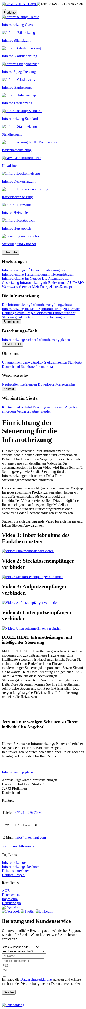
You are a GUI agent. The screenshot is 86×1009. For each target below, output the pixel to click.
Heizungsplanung (37, 274)
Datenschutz (11, 895)
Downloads (46, 384)
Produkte (10, 12)
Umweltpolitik (32, 362)
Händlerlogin (11, 903)
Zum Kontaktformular (18, 846)
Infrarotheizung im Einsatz (21, 309)
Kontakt (9, 389)
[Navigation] (4, 9)
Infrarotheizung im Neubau (21, 278)
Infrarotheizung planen (53, 340)
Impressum (10, 899)
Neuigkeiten (10, 384)
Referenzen (28, 384)
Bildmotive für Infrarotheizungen (41, 317)
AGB (6, 891)
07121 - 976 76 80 (28, 812)
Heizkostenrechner (15, 871)
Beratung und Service (48, 407)
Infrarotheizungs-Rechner (20, 867)
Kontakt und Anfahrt (17, 407)
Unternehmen (12, 362)
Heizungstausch (62, 274)
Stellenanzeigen (55, 362)
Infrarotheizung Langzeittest (51, 305)
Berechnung (11, 321)
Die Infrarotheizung (16, 305)
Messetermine (65, 384)
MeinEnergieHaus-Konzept (52, 287)
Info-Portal (10, 252)
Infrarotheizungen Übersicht (22, 270)
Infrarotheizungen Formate (60, 309)
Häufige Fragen (13, 875)
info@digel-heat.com (30, 837)
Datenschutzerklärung (36, 979)
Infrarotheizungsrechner (19, 340)
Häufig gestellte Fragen (19, 313)
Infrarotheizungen (15, 862)
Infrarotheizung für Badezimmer (43, 283)
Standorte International (37, 367)
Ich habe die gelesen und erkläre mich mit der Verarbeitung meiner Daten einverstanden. (42, 981)
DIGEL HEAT (12, 344)
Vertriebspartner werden (34, 411)
